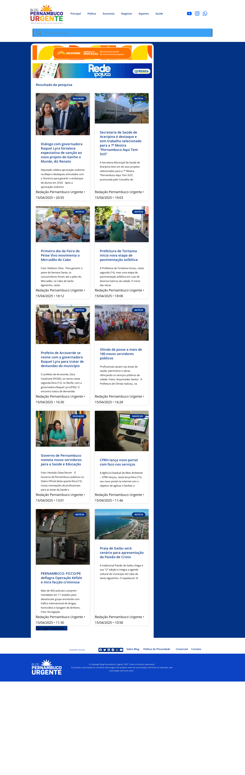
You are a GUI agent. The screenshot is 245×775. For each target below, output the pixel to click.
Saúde (159, 13)
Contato (196, 649)
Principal (75, 13)
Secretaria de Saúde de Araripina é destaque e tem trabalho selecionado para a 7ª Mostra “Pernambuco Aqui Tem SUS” (121, 143)
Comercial (182, 649)
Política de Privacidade (156, 649)
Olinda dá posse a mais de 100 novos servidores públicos (121, 353)
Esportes (144, 13)
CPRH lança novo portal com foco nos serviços (119, 462)
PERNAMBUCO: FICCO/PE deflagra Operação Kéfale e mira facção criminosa (61, 577)
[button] (51, 628)
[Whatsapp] (205, 13)
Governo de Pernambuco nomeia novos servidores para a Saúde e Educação (61, 459)
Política (92, 13)
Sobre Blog (132, 649)
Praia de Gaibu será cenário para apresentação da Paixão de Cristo (122, 552)
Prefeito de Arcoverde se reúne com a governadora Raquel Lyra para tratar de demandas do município (62, 359)
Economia (108, 13)
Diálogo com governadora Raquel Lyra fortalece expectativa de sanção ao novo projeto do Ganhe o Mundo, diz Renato (61, 153)
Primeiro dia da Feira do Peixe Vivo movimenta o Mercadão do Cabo (60, 255)
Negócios (126, 13)
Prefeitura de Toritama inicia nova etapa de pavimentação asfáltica (119, 255)
